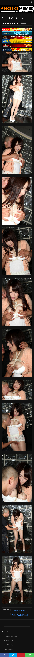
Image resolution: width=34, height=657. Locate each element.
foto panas (20, 615)
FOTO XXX (26, 615)
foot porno (15, 614)
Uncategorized (8, 649)
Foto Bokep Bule (8, 640)
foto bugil (21, 614)
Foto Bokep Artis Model (18, 610)
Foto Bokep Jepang (9, 645)
